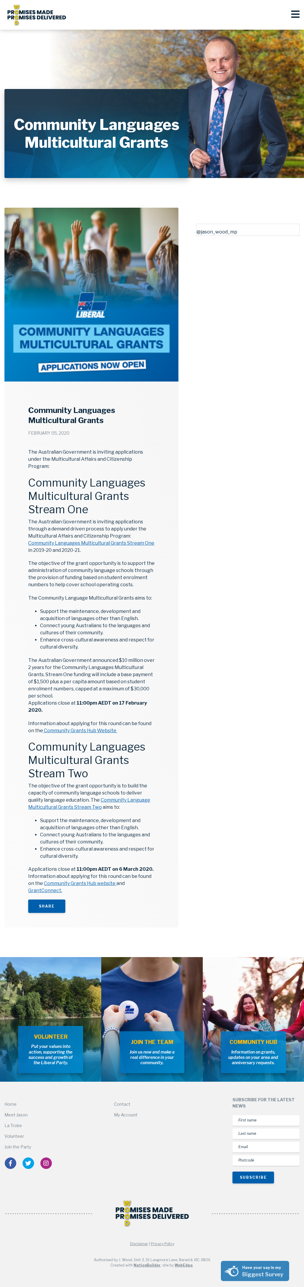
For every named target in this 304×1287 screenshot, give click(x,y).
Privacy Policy (162, 1244)
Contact (122, 1104)
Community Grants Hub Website (80, 730)
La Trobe (13, 1125)
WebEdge (184, 1265)
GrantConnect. (45, 890)
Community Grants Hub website (80, 883)
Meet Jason (16, 1114)
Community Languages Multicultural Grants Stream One (91, 543)
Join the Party (17, 1146)
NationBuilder (147, 1265)
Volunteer (14, 1136)
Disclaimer (139, 1244)
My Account (125, 1114)
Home (10, 1104)
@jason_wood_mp (217, 232)
